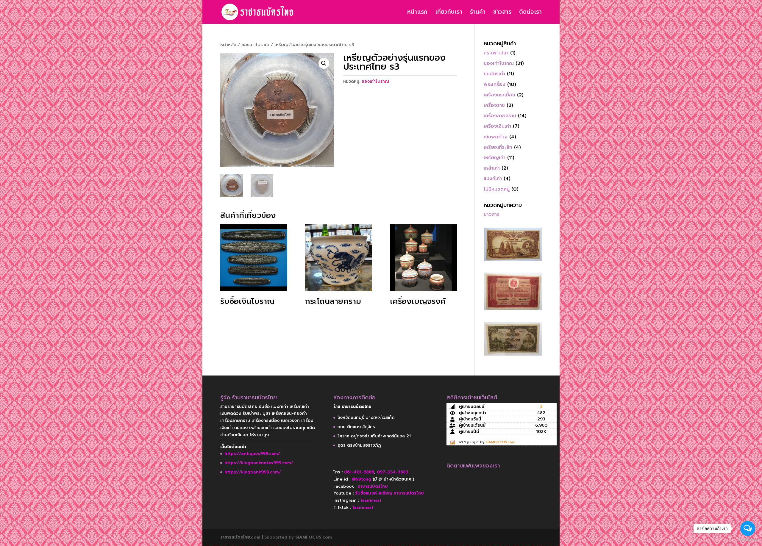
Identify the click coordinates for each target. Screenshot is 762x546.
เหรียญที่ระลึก (498, 147)
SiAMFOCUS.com (500, 442)
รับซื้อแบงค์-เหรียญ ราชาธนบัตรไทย (389, 493)
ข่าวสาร (502, 13)
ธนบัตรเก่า (494, 73)
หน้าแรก (417, 13)
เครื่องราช (494, 105)
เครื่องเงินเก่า (497, 126)
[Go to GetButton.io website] (747, 540)
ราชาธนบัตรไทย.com (240, 537)
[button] (323, 63)
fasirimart (370, 500)
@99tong (361, 479)
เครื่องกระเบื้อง (499, 94)
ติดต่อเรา (530, 13)
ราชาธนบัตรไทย (373, 486)
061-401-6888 (359, 472)
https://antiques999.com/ (252, 453)
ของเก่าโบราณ (255, 44)
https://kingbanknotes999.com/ (258, 463)
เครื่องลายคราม (500, 115)
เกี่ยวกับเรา (448, 13)
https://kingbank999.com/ (252, 472)
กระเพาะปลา (496, 53)
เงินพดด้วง (496, 136)
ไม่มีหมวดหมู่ (497, 189)
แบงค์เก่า (493, 178)
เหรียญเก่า (494, 157)
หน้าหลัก (228, 44)
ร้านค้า (477, 13)
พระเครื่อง (494, 84)
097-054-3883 (392, 472)
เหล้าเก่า (492, 168)
